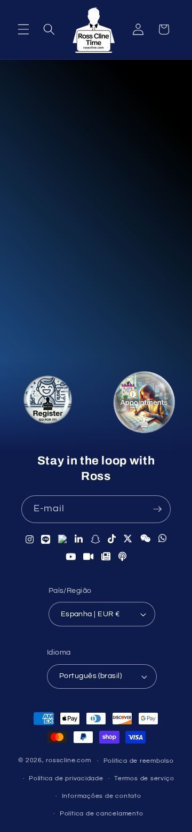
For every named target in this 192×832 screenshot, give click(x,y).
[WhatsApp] (162, 538)
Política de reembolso (138, 760)
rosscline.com (68, 760)
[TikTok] (112, 538)
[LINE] (46, 539)
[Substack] (106, 556)
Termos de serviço (144, 778)
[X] (128, 538)
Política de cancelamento (101, 813)
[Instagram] (30, 539)
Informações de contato (101, 796)
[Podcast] (122, 556)
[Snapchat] (95, 538)
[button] (23, 29)
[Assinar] (157, 509)
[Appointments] (144, 405)
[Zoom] (88, 556)
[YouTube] (71, 556)
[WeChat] (145, 538)
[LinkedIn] (79, 539)
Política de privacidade (66, 778)
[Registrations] (47, 402)
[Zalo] (62, 539)
